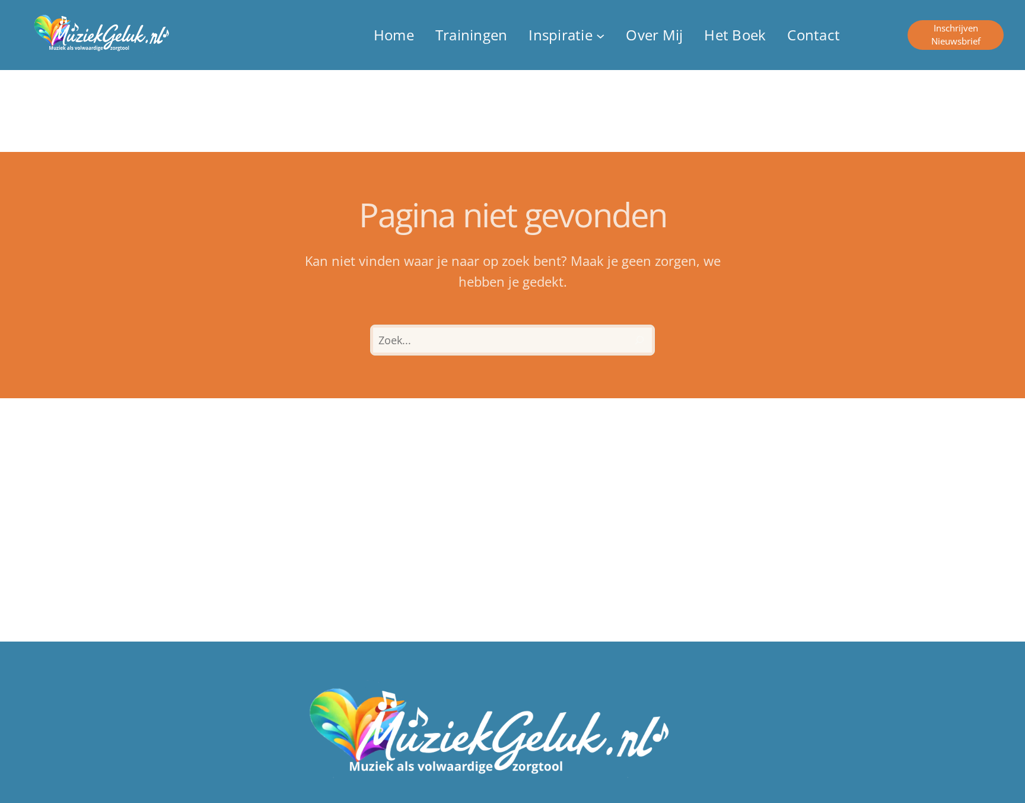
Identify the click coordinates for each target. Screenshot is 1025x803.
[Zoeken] (639, 340)
